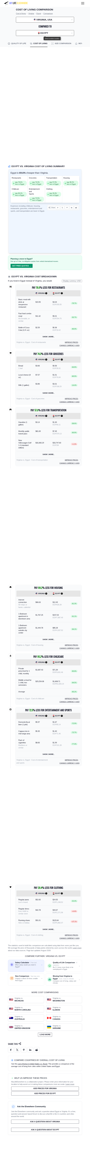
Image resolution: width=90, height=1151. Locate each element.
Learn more (77, 948)
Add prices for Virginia (45, 1088)
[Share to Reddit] (76, 207)
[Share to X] (62, 207)
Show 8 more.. (48, 393)
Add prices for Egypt (45, 1093)
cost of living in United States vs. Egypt (32, 1064)
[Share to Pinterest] (67, 207)
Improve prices (71, 342)
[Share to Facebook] (58, 207)
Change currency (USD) (69, 345)
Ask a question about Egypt (45, 1130)
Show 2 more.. (48, 754)
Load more (45, 1035)
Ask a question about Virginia (45, 1122)
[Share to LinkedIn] (71, 207)
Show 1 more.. (48, 337)
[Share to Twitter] (17, 1050)
